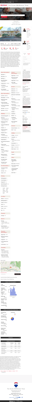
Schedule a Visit (28, 54)
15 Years (25, 113)
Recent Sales (29, 34)
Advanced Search (5, 18)
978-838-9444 (21, 394)
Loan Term (24, 112)
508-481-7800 (11, 394)
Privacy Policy (25, 78)
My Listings (28, 33)
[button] (4, 17)
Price (23, 116)
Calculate (26, 125)
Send (26, 80)
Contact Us (24, 54)
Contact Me (28, 35)
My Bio (28, 49)
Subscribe (26, 106)
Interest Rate (25, 121)
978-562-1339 (16, 394)
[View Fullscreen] (1, 265)
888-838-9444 (19, 393)
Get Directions (17, 274)
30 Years (28, 112)
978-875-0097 (17, 395)
